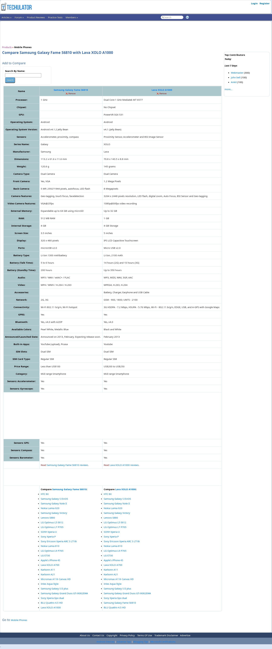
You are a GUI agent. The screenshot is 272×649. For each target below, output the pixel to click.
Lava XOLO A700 (50, 564)
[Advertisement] (112, 33)
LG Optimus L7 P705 (52, 527)
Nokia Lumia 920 (50, 508)
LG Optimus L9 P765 (52, 550)
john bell (235, 77)
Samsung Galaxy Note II (54, 503)
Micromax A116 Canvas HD (56, 579)
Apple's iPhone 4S (50, 560)
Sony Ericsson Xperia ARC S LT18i (59, 541)
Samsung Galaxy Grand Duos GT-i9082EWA (64, 593)
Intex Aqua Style (49, 583)
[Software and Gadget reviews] (16, 11)
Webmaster (237, 72)
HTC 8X (45, 494)
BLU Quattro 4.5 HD (52, 602)
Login (254, 3)
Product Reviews (36, 17)
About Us (85, 635)
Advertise (185, 635)
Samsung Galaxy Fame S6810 (71, 89)
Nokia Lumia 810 (50, 546)
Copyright (112, 635)
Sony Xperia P (48, 536)
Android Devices (105, 641)
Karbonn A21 (48, 574)
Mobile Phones (19, 620)
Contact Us (98, 635)
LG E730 (45, 555)
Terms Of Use (144, 635)
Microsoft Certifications (163, 641)
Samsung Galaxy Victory (54, 512)
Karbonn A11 (48, 569)
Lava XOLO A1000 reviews (124, 465)
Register (265, 3)
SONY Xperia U (49, 531)
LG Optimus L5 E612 (52, 522)
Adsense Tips (124, 641)
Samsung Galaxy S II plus (54, 588)
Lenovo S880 (48, 517)
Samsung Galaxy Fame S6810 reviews (67, 465)
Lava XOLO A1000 (162, 89)
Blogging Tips (140, 641)
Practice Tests (55, 17)
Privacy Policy (127, 635)
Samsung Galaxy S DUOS (54, 498)
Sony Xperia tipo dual (52, 598)
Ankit (234, 82)
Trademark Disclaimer (166, 635)
